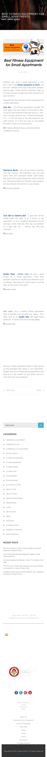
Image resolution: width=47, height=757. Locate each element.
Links (8, 507)
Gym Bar (7, 107)
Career (23, 733)
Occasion (10, 521)
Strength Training (14, 529)
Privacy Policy (24, 754)
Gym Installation (13, 485)
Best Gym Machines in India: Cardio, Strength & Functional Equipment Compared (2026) (22, 549)
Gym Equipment (12, 480)
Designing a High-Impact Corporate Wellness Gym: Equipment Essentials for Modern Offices (23, 573)
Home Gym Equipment (14, 498)
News (8, 516)
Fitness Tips (11, 471)
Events (23, 736)
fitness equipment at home (28, 84)
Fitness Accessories (14, 458)
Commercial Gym (12, 444)
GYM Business (11, 476)
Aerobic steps (23, 274)
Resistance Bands (10, 170)
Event (23, 704)
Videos (23, 709)
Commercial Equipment (15, 440)
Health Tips (11, 489)
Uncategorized (12, 534)
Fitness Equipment (14, 462)
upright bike (24, 316)
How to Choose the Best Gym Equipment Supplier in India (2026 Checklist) (21, 555)
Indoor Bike (11, 503)
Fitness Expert (12, 467)
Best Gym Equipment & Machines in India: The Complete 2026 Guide (23, 561)
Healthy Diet (11, 494)
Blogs (23, 730)
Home (3, 19)
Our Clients (23, 740)
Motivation (11, 512)
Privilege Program (23, 743)
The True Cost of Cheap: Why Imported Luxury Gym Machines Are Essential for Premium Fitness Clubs (23, 567)
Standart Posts (12, 525)
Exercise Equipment (23, 723)
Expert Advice (14, 19)
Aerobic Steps (9, 274)
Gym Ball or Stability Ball (14, 215)
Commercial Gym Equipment (17, 449)
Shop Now (23, 726)
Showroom (23, 707)
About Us (23, 717)
